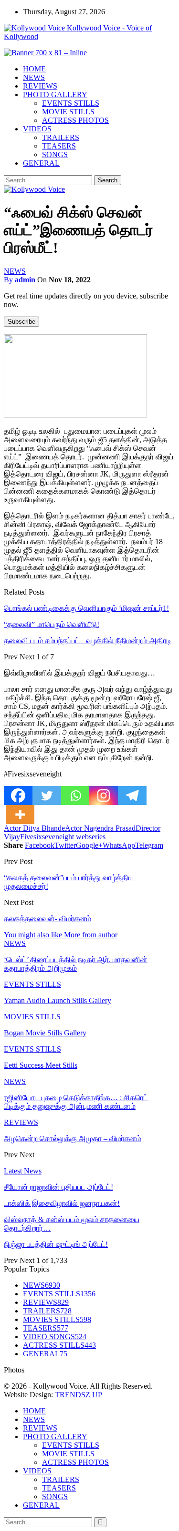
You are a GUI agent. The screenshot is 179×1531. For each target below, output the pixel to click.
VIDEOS (37, 129)
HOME (34, 69)
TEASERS (59, 146)
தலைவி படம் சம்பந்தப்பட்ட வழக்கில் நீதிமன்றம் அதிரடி (87, 640)
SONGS (55, 154)
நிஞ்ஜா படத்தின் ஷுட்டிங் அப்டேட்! (56, 1244)
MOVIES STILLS (32, 1017)
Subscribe (21, 321)
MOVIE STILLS (68, 112)
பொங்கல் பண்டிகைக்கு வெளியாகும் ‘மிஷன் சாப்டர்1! (86, 608)
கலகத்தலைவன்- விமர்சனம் (47, 919)
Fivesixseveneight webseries (62, 837)
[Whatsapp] (75, 795)
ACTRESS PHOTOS (75, 120)
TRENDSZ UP (78, 1395)
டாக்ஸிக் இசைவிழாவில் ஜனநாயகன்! (62, 1203)
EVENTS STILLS (70, 103)
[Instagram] (103, 795)
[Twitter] (46, 795)
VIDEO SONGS (54, 1336)
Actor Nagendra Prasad (100, 828)
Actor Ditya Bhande (34, 828)
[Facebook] (18, 795)
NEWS (34, 77)
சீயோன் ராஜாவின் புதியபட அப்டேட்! (58, 1187)
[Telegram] (132, 795)
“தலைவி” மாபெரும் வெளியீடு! (51, 624)
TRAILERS (60, 137)
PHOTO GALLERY (55, 94)
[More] (20, 814)
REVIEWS (40, 86)
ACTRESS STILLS (59, 1345)
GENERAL (41, 163)
